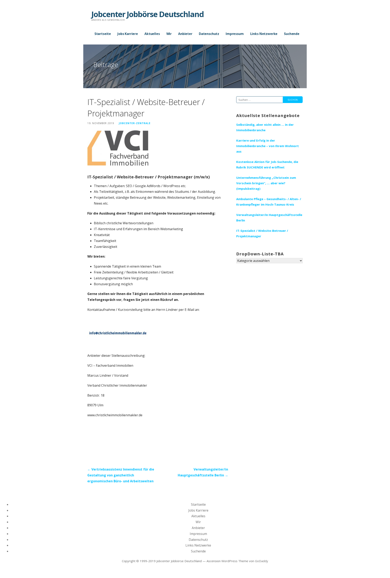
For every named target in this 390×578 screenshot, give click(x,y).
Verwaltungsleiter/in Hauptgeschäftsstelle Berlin (269, 217)
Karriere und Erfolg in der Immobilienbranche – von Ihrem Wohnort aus (267, 145)
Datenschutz (209, 33)
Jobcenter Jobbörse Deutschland (147, 14)
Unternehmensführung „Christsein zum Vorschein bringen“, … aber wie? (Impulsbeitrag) (266, 183)
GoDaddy (261, 561)
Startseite (102, 33)
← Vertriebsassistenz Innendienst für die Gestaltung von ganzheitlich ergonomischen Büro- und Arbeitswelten (120, 475)
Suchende (291, 33)
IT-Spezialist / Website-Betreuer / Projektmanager (262, 233)
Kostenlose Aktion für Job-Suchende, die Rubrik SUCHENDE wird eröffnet (267, 164)
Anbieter (185, 33)
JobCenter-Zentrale (135, 123)
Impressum (235, 33)
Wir (169, 33)
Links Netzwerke (264, 33)
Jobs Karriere (127, 33)
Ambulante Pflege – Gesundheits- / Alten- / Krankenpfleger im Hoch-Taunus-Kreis (268, 201)
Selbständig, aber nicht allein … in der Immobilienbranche (265, 127)
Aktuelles (152, 33)
